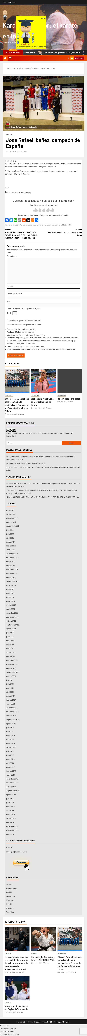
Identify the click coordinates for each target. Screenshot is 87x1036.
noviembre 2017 (12, 830)
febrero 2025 (11, 546)
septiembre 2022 (12, 625)
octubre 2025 (11, 522)
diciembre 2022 (12, 613)
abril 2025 (10, 538)
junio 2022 (10, 637)
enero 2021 (10, 704)
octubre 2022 (11, 621)
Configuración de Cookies (9, 1034)
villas (8, 497)
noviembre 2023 (12, 574)
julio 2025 (10, 530)
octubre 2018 (11, 787)
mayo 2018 (10, 807)
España (35, 225)
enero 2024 (10, 566)
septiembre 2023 (12, 581)
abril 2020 (10, 739)
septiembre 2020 (12, 720)
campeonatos (27, 225)
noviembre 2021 (12, 664)
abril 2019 (10, 763)
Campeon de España (15, 225)
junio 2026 (10, 510)
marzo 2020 (10, 743)
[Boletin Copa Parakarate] (70, 381)
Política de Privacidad (32, 321)
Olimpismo (10, 908)
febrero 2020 (11, 747)
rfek (70, 225)
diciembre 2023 (12, 570)
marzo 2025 (10, 542)
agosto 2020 (11, 724)
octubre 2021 (11, 668)
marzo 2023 (10, 601)
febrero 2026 (11, 514)
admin (10, 152)
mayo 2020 (10, 735)
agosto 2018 (11, 795)
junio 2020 (10, 732)
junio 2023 (10, 589)
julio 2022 (10, 633)
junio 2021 (10, 684)
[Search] (68, 58)
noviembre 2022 (12, 617)
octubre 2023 (11, 578)
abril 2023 (10, 597)
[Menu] (10, 58)
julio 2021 (10, 680)
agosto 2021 (11, 676)
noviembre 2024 (12, 558)
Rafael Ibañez (63, 225)
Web (8, 301)
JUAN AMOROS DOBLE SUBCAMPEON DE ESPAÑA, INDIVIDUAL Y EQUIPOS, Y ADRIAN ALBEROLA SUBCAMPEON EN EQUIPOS (21, 233)
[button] (10, 58)
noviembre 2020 (12, 712)
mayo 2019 (10, 759)
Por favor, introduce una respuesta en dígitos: (24, 309)
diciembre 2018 (12, 779)
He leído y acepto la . (24, 321)
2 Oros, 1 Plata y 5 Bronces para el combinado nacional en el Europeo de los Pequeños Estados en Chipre (17, 405)
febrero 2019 (11, 771)
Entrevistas (10, 896)
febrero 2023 (11, 605)
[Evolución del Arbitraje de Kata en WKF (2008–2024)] (43, 939)
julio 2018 (10, 799)
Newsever (55, 1022)
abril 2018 (10, 811)
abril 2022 (10, 645)
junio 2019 (10, 755)
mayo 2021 (10, 688)
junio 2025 (10, 534)
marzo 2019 (10, 767)
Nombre (10, 286)
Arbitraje (9, 884)
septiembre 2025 (12, 526)
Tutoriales (10, 912)
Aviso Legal (4, 1026)
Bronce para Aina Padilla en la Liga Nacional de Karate (42, 401)
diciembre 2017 (12, 826)
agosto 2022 (11, 629)
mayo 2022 (10, 641)
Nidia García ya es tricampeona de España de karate (64, 232)
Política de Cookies (7, 1032)
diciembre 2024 (12, 554)
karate (41, 225)
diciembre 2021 (12, 660)
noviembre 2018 (12, 783)
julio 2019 (10, 751)
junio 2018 (10, 803)
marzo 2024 (10, 562)
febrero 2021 (11, 700)
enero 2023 (10, 609)
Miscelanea (10, 900)
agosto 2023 (11, 585)
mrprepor (54, 225)
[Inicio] (5, 58)
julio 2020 (10, 728)
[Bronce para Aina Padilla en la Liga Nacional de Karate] (43, 381)
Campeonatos (10, 134)
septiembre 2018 (12, 791)
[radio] (35, 210)
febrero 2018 (11, 818)
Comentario (12, 256)
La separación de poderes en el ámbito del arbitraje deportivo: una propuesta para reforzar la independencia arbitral (16, 963)
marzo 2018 (10, 814)
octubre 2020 (11, 716)
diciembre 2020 (12, 708)
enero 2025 (10, 550)
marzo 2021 (10, 696)
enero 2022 (10, 656)
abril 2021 (10, 692)
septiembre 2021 (12, 672)
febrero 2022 (11, 653)
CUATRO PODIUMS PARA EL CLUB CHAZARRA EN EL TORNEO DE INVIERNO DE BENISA (46, 497)
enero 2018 (10, 822)
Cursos (9, 892)
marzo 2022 (10, 649)
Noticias (9, 904)
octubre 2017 (11, 834)
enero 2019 (10, 775)
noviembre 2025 (12, 518)
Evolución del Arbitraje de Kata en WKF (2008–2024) (43, 53)
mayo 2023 (10, 593)
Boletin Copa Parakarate (69, 398)
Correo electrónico (14, 294)
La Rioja (47, 225)
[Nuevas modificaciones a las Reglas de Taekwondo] (17, 988)
